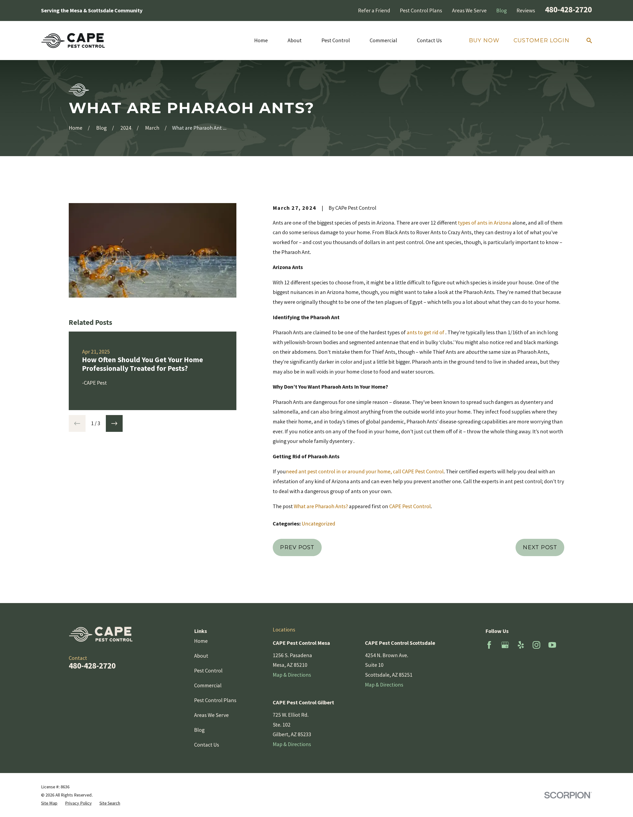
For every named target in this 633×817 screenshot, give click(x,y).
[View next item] (114, 423)
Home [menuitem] (261, 40)
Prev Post (297, 547)
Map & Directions (292, 674)
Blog (501, 10)
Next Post (540, 547)
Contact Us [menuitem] (429, 40)
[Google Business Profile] (505, 645)
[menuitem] (49, 803)
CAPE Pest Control (410, 506)
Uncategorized (318, 523)
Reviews (526, 10)
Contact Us (206, 744)
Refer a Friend (374, 10)
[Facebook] (489, 645)
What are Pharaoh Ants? (321, 506)
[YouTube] (552, 645)
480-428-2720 (568, 9)
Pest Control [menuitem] (335, 40)
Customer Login (541, 40)
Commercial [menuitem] (383, 40)
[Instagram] (536, 645)
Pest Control (208, 670)
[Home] (73, 40)
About (201, 655)
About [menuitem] (295, 40)
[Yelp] (521, 645)
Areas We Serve (469, 10)
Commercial (208, 685)
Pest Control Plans (421, 10)
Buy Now (484, 40)
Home (201, 640)
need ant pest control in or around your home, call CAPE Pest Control (365, 471)
